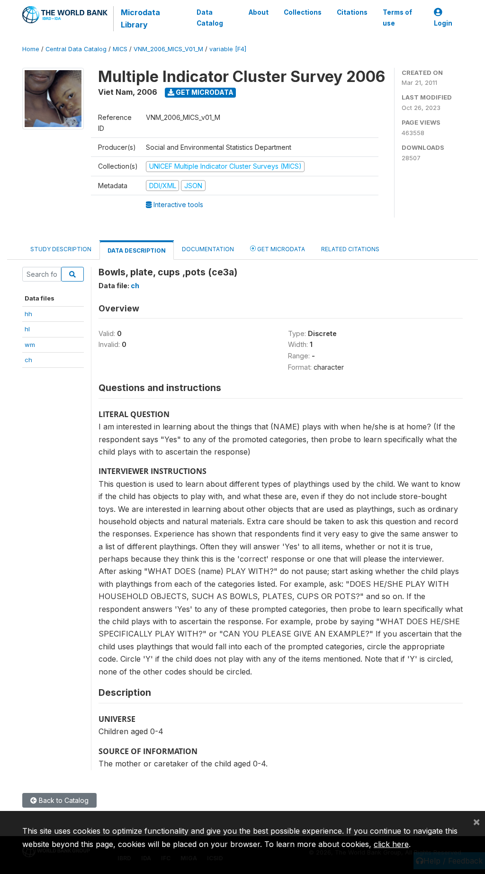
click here (391, 844)
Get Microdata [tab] (280, 249)
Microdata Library (140, 18)
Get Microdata (204, 92)
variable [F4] (227, 49)
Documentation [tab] (208, 249)
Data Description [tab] (137, 250)
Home (30, 49)
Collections (303, 12)
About (259, 12)
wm (30, 344)
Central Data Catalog (76, 49)
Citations (352, 12)
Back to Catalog (63, 800)
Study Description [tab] (60, 249)
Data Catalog (210, 18)
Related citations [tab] (350, 249)
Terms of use (397, 18)
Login (443, 23)
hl (27, 329)
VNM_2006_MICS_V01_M (168, 49)
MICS (120, 49)
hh (28, 314)
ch (28, 360)
